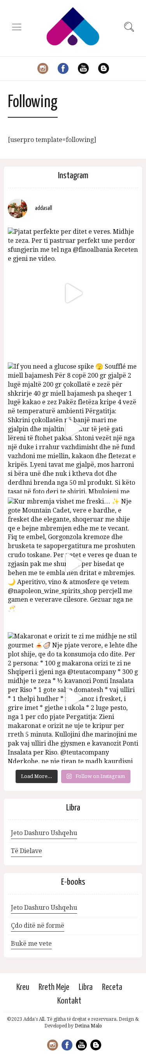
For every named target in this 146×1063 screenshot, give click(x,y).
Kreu (22, 987)
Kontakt (69, 1001)
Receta (112, 987)
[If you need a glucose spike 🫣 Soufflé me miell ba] (73, 427)
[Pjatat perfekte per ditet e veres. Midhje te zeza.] (73, 293)
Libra (86, 987)
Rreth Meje (54, 987)
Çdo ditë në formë (37, 925)
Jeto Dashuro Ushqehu (44, 833)
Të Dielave (26, 851)
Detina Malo (88, 1026)
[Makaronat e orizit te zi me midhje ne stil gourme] (73, 697)
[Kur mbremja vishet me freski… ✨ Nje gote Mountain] (73, 562)
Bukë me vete (31, 943)
